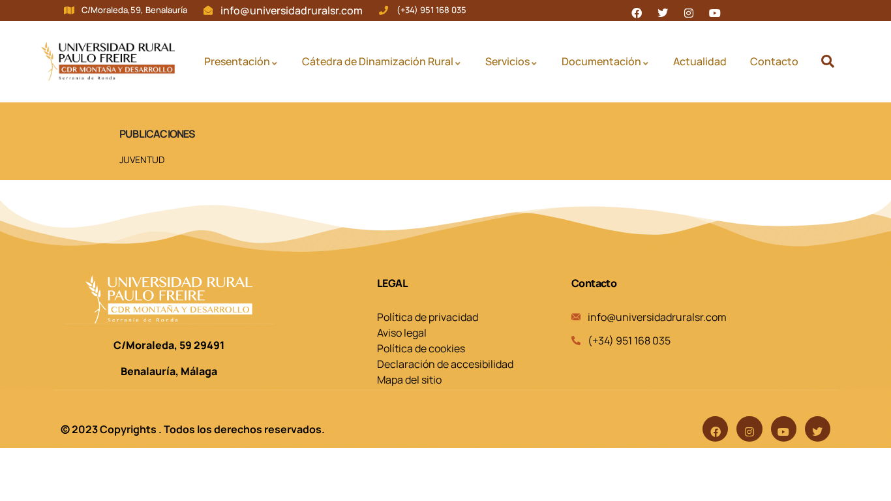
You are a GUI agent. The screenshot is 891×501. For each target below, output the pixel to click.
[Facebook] (715, 429)
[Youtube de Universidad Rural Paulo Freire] (714, 10)
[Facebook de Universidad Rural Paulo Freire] (636, 10)
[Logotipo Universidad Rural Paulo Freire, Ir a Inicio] (108, 61)
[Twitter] (817, 429)
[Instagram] (749, 429)
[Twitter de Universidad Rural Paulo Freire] (662, 10)
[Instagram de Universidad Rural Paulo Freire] (688, 10)
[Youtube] (783, 429)
